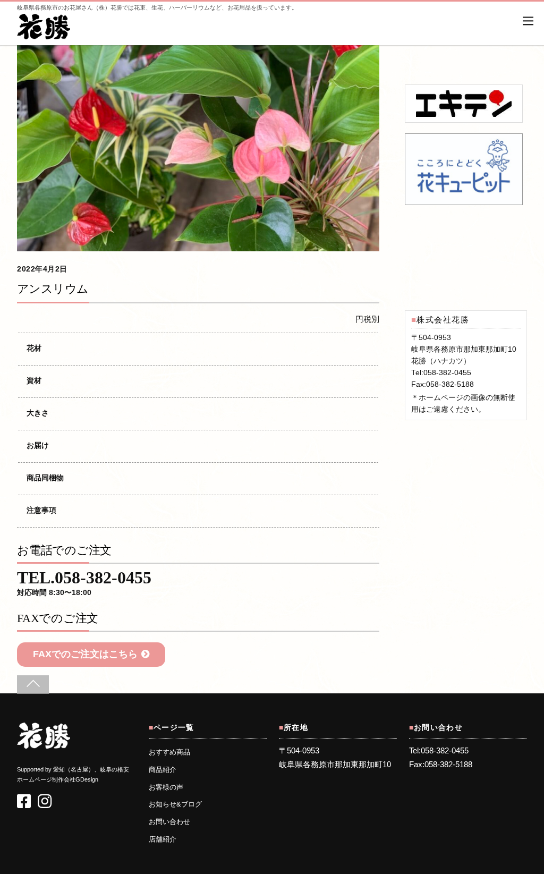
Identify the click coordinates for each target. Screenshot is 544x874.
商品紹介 (162, 770)
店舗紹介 (162, 839)
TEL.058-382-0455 (84, 584)
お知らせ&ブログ (175, 804)
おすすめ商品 (169, 752)
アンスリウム (53, 288)
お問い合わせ (169, 822)
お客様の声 (166, 787)
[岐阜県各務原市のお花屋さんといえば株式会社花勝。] (43, 34)
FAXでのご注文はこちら (85, 654)
